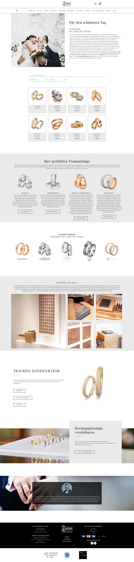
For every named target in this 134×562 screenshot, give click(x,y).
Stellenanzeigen (98, 10)
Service (87, 10)
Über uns (32, 10)
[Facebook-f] (92, 543)
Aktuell (40, 10)
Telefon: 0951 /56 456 (40, 532)
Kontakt (108, 10)
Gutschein (79, 10)
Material (52, 79)
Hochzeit (71, 10)
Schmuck (53, 10)
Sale (114, 10)
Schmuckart (33, 79)
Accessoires (67, 541)
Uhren (46, 10)
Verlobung (62, 10)
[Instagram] (95, 543)
